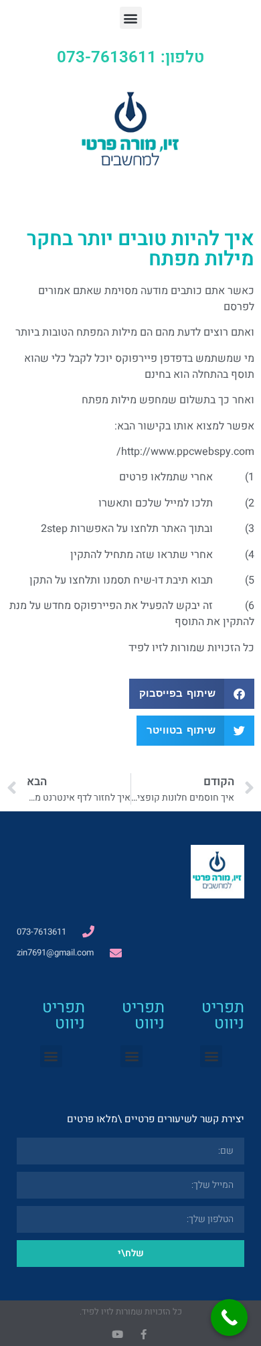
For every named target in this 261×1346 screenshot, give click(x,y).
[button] (131, 18)
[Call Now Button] (229, 1317)
